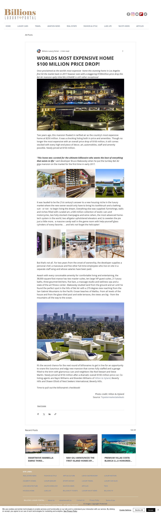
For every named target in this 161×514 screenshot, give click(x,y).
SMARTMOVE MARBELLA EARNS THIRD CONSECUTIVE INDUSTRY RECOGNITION (41, 459)
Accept (150, 510)
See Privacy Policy (70, 511)
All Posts (29, 35)
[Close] (158, 510)
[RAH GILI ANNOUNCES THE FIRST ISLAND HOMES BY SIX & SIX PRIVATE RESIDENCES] (81, 443)
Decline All (139, 510)
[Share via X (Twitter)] (44, 414)
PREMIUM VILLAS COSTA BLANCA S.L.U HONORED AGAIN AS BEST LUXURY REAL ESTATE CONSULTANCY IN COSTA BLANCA (117, 459)
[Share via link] (55, 414)
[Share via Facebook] (38, 414)
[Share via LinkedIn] (49, 414)
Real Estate (41, 406)
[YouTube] (137, 14)
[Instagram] (132, 14)
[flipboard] (141, 14)
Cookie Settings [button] (125, 510)
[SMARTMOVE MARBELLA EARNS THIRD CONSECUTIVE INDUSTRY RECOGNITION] (42, 443)
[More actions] (122, 51)
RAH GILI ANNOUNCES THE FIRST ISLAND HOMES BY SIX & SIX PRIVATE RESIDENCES (80, 459)
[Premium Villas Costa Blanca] (119, 443)
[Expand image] (51, 183)
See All (133, 430)
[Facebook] (128, 14)
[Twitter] (145, 14)
